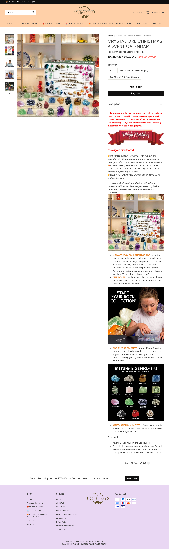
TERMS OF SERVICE (63, 529)
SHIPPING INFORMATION (65, 526)
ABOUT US (157, 24)
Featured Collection (27, 24)
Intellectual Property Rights (67, 514)
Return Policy (61, 522)
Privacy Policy (61, 518)
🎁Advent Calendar (51, 24)
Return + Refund (62, 510)
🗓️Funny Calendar (74, 24)
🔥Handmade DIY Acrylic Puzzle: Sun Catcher (110, 24)
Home (9, 24)
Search (59, 499)
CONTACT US (142, 24)
